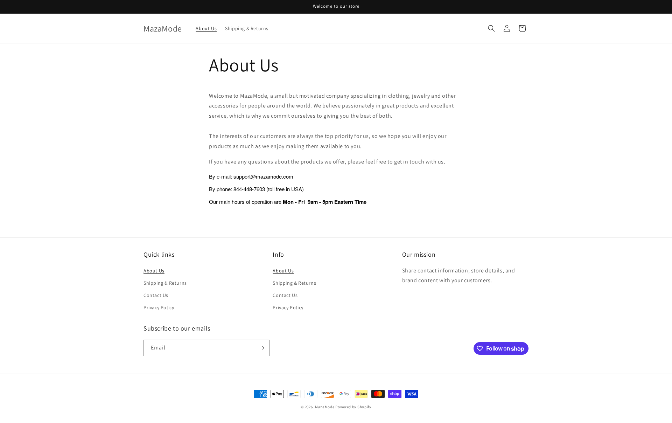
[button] (491, 28)
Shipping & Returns (165, 283)
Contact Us (156, 295)
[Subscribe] (261, 348)
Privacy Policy (159, 307)
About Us (154, 271)
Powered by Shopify (353, 406)
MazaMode (325, 406)
